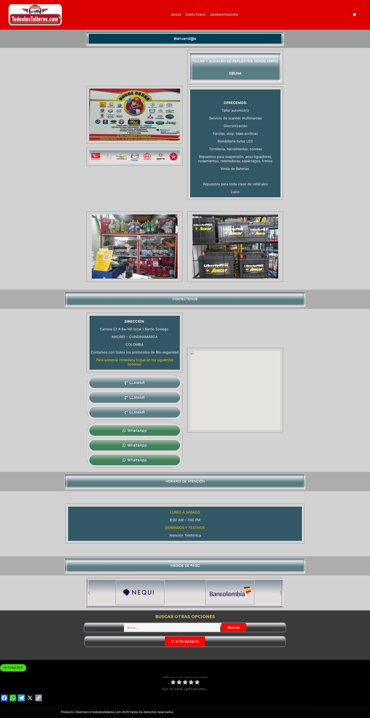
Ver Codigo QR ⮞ (13, 667)
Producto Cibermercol (76, 712)
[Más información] (354, 15)
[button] (185, 39)
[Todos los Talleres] (35, 15)
